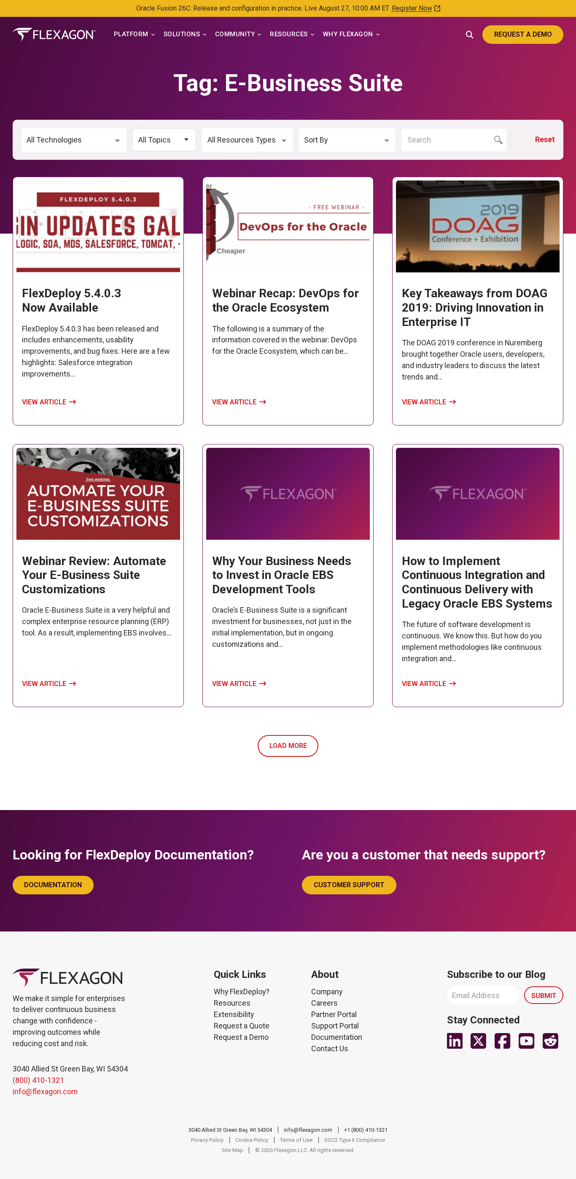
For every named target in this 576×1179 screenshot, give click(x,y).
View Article (44, 402)
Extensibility (234, 1014)
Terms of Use (296, 1140)
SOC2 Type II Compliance (354, 1140)
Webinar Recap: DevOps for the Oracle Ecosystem (285, 300)
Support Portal (335, 1025)
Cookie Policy (251, 1140)
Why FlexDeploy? (241, 991)
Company (326, 991)
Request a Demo (241, 1037)
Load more (288, 746)
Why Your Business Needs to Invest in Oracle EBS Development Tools (281, 575)
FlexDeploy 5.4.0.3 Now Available (71, 300)
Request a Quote (241, 1025)
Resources (232, 1003)
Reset (545, 139)
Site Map (232, 1150)
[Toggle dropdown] (153, 34)
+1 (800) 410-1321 (366, 1130)
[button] (164, 139)
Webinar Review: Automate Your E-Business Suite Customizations (94, 575)
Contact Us (329, 1048)
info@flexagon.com (45, 1091)
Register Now (412, 8)
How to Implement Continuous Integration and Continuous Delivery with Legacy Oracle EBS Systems (477, 582)
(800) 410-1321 (38, 1080)
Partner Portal (334, 1014)
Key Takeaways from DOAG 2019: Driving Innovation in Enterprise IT (475, 307)
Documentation (53, 885)
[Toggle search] (469, 33)
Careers (324, 1003)
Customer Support (349, 885)
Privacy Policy (207, 1140)
